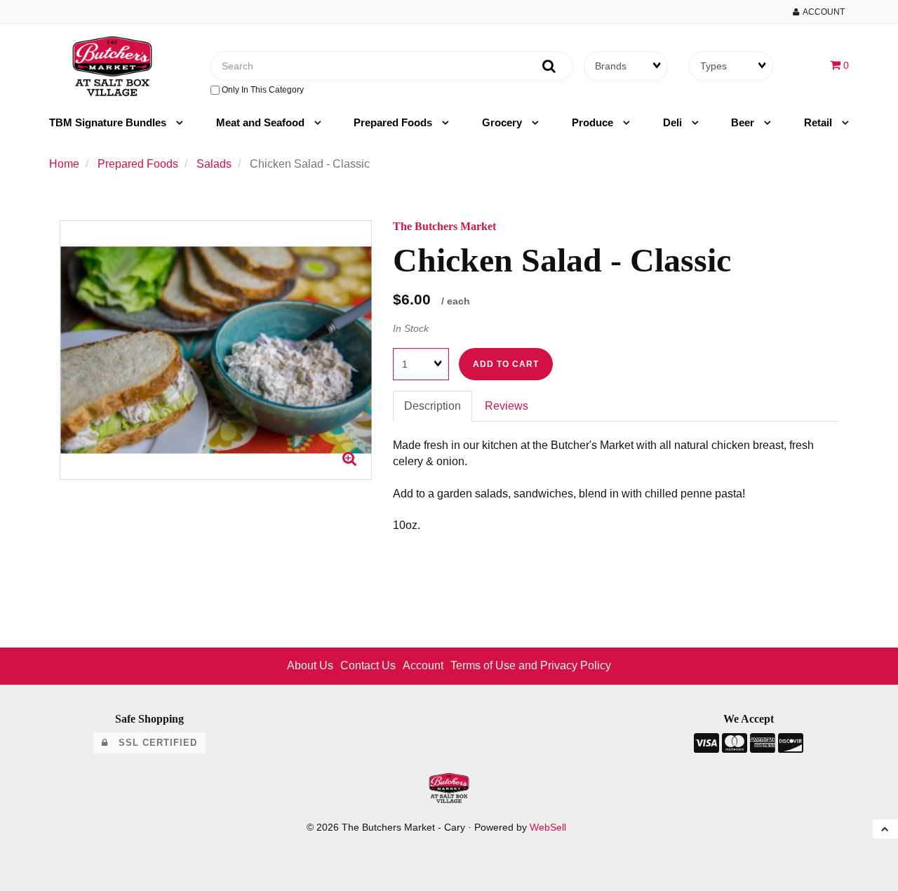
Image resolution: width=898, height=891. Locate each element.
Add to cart (506, 364)
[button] (839, 65)
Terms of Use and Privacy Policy (530, 665)
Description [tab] (432, 406)
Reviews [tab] (506, 406)
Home (64, 164)
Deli (674, 122)
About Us (310, 665)
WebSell (548, 827)
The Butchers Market (444, 226)
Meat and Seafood (261, 122)
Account (822, 12)
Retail (819, 122)
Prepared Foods (394, 122)
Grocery (503, 122)
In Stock (411, 328)
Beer (744, 122)
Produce (594, 122)
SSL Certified (152, 742)
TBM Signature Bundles (109, 122)
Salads (214, 164)
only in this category (262, 90)
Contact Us (368, 665)
